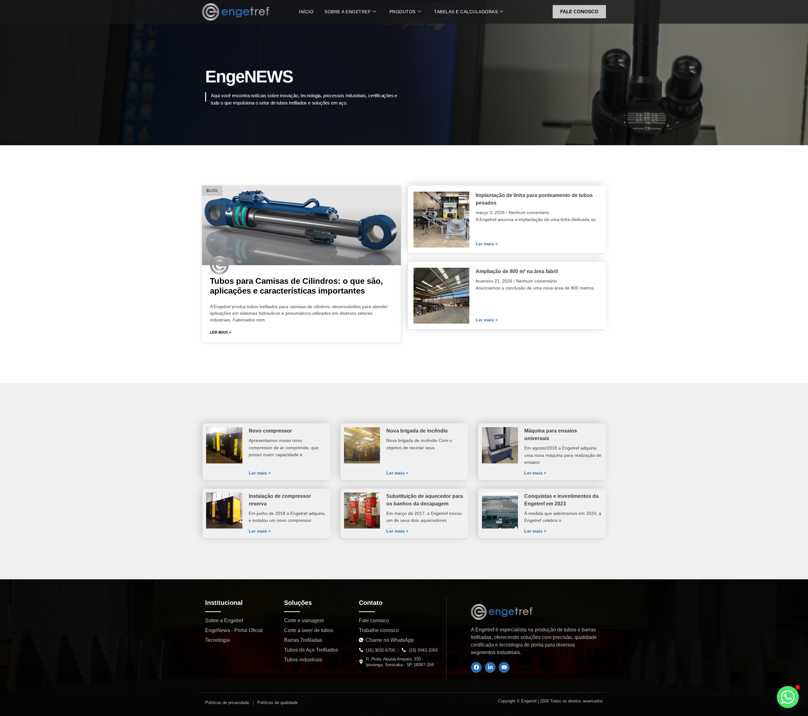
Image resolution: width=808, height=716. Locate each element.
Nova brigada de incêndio (417, 430)
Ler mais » (220, 332)
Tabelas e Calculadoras (466, 11)
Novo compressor (270, 430)
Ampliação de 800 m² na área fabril (517, 271)
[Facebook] (476, 667)
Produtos (402, 11)
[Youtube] (504, 667)
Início (306, 11)
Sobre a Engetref (347, 11)
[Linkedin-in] (490, 667)
